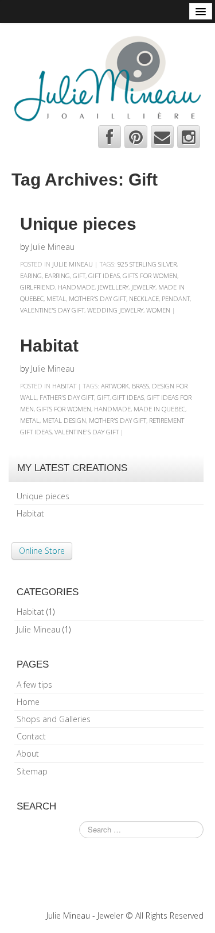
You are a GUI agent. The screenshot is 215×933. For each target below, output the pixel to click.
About (28, 753)
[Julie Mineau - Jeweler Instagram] (188, 136)
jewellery (112, 287)
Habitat (49, 345)
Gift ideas (104, 275)
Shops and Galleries (54, 719)
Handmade (76, 287)
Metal (56, 298)
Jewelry (143, 287)
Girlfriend (37, 287)
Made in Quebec (159, 408)
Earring (57, 275)
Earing (31, 275)
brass (140, 385)
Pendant (176, 298)
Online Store (42, 550)
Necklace (144, 298)
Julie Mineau (53, 246)
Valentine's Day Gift (52, 310)
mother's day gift (97, 298)
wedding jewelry (115, 310)
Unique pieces (78, 223)
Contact (31, 736)
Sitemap (32, 771)
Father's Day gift (67, 397)
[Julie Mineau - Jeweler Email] (162, 136)
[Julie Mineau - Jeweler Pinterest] (135, 136)
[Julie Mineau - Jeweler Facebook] (109, 136)
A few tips (34, 684)
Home (28, 701)
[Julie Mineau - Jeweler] (107, 77)
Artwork (115, 385)
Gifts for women (150, 275)
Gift (79, 275)
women (158, 310)
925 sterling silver (147, 264)
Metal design (64, 420)
